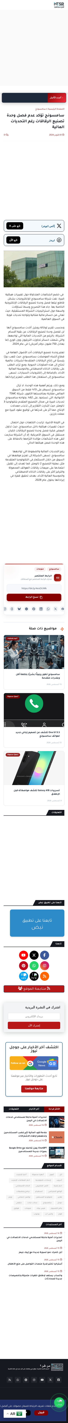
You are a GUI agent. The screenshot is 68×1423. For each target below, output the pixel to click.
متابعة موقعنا (34, 1088)
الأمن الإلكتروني (42, 1186)
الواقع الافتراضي (55, 1192)
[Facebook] (63, 609)
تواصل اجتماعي (24, 1197)
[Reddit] (26, 609)
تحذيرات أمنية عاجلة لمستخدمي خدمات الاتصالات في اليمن (26, 1119)
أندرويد (59, 1180)
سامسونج (40, 109)
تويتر (10, 1197)
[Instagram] (5, 609)
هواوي (16, 1209)
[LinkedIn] (41, 609)
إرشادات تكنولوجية (43, 1180)
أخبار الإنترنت (21, 1175)
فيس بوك (41, 1209)
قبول (41, 1412)
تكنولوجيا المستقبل (44, 1197)
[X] (55, 609)
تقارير (60, 1197)
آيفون (51, 1175)
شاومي (19, 1203)
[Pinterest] (34, 609)
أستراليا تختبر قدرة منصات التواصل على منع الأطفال (28, 98)
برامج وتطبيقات (23, 1192)
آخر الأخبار (34, 1109)
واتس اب (49, 1214)
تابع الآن (13, 240)
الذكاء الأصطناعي (23, 1186)
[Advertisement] (34, 48)
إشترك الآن (34, 1025)
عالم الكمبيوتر (56, 1209)
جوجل (59, 1203)
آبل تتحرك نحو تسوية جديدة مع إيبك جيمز (40, 1252)
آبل (60, 1175)
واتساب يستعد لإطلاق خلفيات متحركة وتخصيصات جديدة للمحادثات (35, 1277)
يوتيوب (37, 1214)
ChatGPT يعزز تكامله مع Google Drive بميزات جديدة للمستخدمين (28, 1150)
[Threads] (12, 609)
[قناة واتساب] (59, 1402)
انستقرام (39, 1192)
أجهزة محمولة (38, 1175)
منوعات (40, 569)
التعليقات (14, 1109)
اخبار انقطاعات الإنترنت (20, 1180)
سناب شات (32, 1203)
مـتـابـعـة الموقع (34, 989)
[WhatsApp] (48, 609)
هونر (60, 1214)
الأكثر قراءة (54, 1109)
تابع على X (14, 225)
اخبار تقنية (58, 1186)
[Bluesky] (19, 609)
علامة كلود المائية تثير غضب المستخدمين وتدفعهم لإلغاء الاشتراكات (25, 1134)
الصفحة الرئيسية (56, 109)
